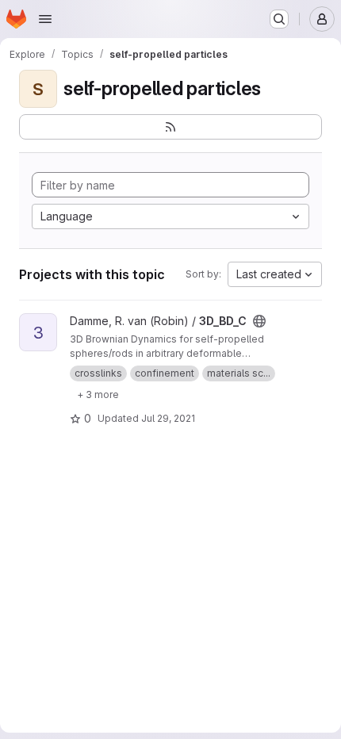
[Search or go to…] (279, 19)
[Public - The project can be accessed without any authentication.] (259, 321)
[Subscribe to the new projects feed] (170, 127)
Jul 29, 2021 (168, 418)
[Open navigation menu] (45, 19)
